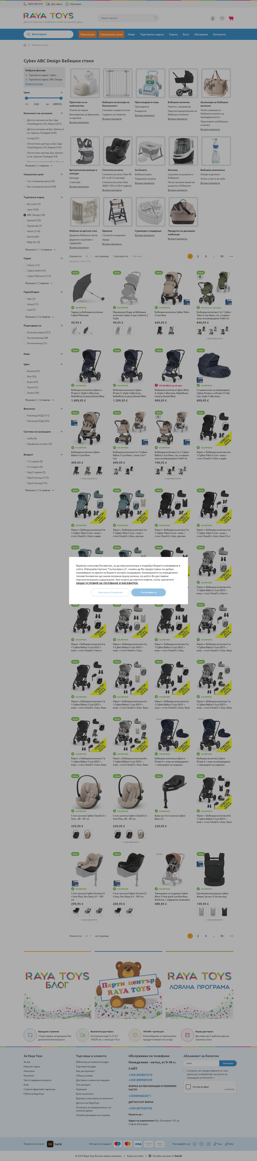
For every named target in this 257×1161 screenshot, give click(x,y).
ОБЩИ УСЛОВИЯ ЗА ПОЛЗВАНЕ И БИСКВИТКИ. (107, 583)
